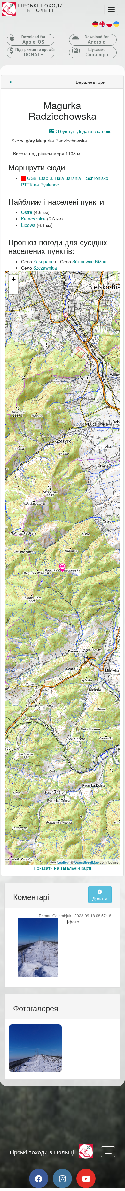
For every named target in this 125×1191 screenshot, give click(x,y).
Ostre (26, 212)
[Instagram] (62, 1178)
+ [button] (14, 279)
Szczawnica (45, 267)
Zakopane (43, 261)
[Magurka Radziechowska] (62, 568)
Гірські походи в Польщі (42, 1152)
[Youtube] (86, 1178)
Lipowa (28, 225)
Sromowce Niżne (89, 261)
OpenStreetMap (86, 862)
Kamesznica (33, 218)
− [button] (14, 289)
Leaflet (62, 862)
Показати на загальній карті (62, 868)
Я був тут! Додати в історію (83, 131)
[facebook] (38, 1178)
